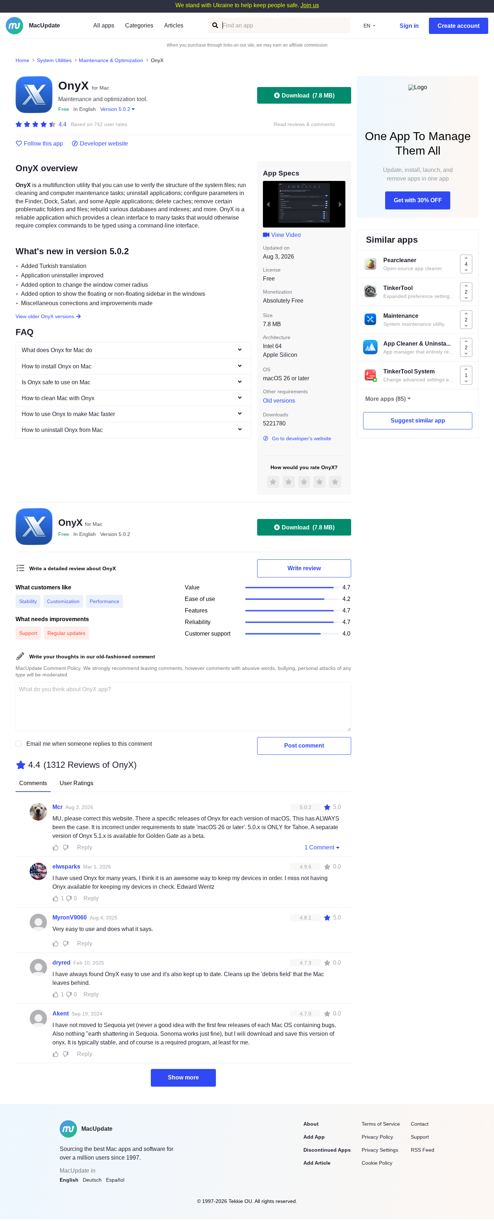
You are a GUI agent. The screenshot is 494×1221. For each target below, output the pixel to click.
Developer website (104, 144)
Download (308, 95)
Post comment (304, 745)
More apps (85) (385, 399)
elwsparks (66, 866)
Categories (139, 25)
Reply (84, 847)
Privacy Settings (380, 1150)
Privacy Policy (377, 1137)
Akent (60, 1013)
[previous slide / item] (268, 204)
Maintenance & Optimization (111, 60)
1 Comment (319, 847)
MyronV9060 (69, 917)
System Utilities (54, 60)
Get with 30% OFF (418, 200)
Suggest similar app (418, 420)
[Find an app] (214, 25)
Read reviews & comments (304, 124)
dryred (61, 962)
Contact (420, 1124)
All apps (103, 25)
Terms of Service (381, 1124)
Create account (459, 26)
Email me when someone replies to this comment (89, 744)
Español (115, 1179)
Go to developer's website (301, 438)
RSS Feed (422, 1150)
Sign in (409, 26)
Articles (173, 25)
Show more (183, 1077)
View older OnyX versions (45, 316)
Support (420, 1137)
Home (22, 60)
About (311, 1124)
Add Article (317, 1163)
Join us (310, 5)
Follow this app (43, 144)
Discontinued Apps (327, 1150)
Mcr (57, 807)
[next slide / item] (340, 204)
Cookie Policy (377, 1163)
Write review (304, 568)
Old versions (279, 400)
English (69, 1179)
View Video (286, 235)
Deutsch (92, 1179)
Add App (314, 1137)
